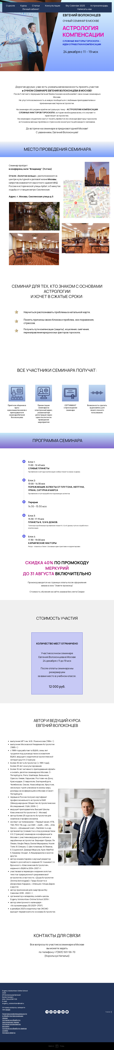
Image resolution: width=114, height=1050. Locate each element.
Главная (108, 1012)
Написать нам (84, 9)
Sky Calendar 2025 (75, 5)
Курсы (23, 5)
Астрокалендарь (99, 5)
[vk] (59, 1012)
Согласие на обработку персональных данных (11, 1021)
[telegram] (47, 1012)
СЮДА (7, 1010)
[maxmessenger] (51, 1012)
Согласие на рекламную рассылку (11, 1025)
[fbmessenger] (67, 1012)
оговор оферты (9, 1033)
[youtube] (55, 1012)
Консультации (52, 5)
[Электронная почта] (63, 1012)
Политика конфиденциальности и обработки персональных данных (14, 1016)
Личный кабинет (30, 9)
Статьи (36, 5)
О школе (10, 5)
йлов (25, 1028)
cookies (5, 1031)
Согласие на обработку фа (12, 1028)
